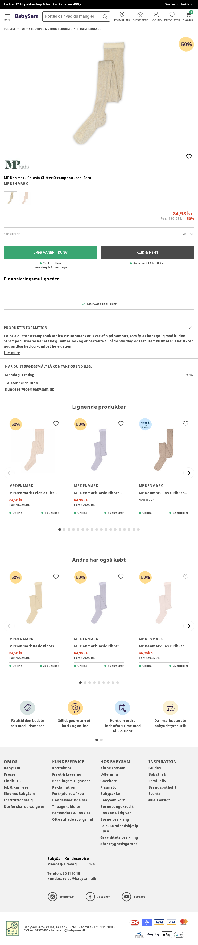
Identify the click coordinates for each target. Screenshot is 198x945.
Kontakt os (61, 768)
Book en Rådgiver (115, 813)
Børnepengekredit (117, 806)
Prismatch (109, 787)
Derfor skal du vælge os (24, 806)
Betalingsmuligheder (71, 781)
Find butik (13, 781)
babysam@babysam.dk (68, 930)
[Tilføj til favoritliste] (189, 156)
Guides (154, 768)
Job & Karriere (16, 787)
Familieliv (157, 781)
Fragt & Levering (66, 774)
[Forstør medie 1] (99, 93)
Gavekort (108, 781)
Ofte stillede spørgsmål (72, 819)
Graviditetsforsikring (119, 837)
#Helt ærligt (159, 800)
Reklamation (64, 787)
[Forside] (26, 16)
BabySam (12, 768)
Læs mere (12, 352)
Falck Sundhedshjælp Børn (119, 828)
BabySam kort (112, 800)
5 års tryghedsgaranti (119, 844)
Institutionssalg (18, 800)
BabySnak (157, 774)
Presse (9, 774)
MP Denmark (16, 183)
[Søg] (105, 16)
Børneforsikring (114, 819)
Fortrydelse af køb (68, 793)
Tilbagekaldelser (67, 806)
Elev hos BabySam (19, 793)
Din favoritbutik (176, 4)
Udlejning (109, 774)
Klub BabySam (113, 768)
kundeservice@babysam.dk (29, 389)
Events (154, 793)
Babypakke (110, 793)
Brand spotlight (162, 787)
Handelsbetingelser (69, 800)
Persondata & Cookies (71, 813)
